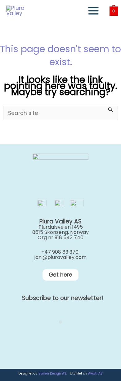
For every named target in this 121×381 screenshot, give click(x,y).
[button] (60, 275)
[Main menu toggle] (93, 11)
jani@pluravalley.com (60, 257)
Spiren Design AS (52, 373)
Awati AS (95, 373)
